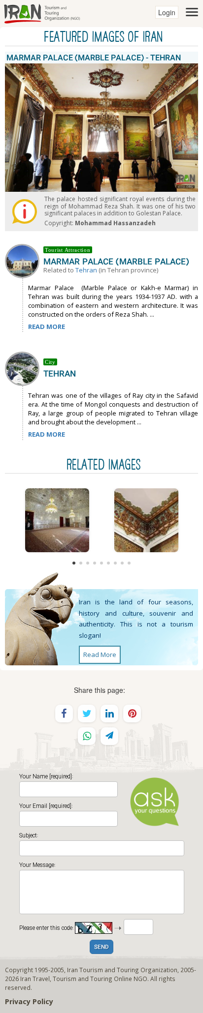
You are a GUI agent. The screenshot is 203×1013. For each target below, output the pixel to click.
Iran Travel (35, 979)
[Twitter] (87, 713)
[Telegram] (109, 736)
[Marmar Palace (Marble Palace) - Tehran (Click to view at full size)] (57, 520)
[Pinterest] (132, 713)
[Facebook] (64, 713)
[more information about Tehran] (24, 368)
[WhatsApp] (87, 736)
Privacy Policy (29, 1001)
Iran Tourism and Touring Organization (122, 970)
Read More (99, 654)
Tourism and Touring (82, 979)
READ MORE (46, 326)
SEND (101, 947)
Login (166, 12)
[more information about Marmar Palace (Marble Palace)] (24, 260)
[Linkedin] (109, 713)
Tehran (86, 270)
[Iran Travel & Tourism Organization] (42, 12)
